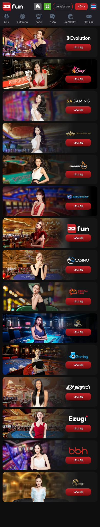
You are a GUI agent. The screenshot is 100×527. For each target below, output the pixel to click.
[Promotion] (47, 6)
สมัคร (81, 6)
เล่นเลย (78, 47)
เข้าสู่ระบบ (63, 6)
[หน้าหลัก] (13, 6)
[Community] (38, 6)
